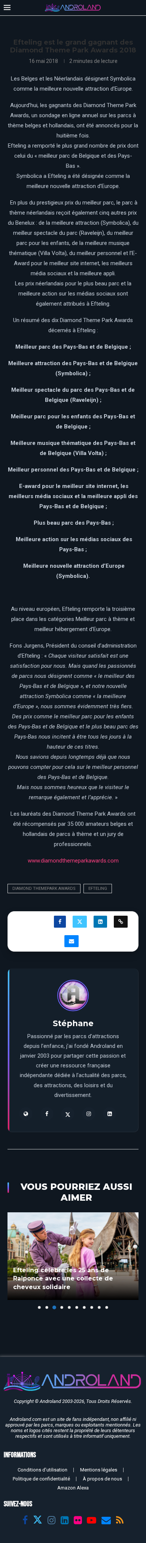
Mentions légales (98, 1470)
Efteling (97, 888)
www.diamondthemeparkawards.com (73, 860)
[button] (13, 1260)
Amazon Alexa (73, 1488)
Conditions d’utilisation (42, 1470)
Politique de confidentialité (41, 1479)
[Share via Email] (71, 941)
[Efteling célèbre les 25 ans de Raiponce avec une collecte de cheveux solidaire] (73, 1256)
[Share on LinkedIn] (100, 922)
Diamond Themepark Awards (44, 888)
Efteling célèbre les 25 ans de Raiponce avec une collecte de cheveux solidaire (63, 1279)
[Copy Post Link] (121, 922)
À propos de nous (102, 1479)
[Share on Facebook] (60, 922)
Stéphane (73, 1023)
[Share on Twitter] (80, 922)
